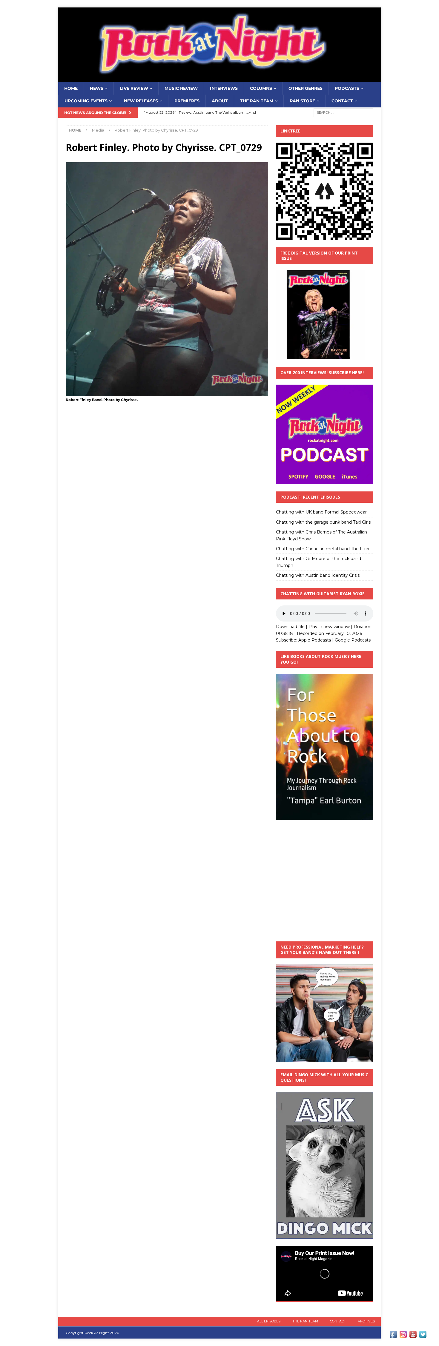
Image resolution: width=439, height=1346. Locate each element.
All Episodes (268, 1321)
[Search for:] (343, 112)
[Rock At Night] (219, 78)
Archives (366, 1321)
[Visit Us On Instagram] (403, 1336)
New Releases (141, 101)
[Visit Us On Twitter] (423, 1336)
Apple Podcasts (314, 640)
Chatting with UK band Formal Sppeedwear (321, 512)
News (96, 88)
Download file (290, 626)
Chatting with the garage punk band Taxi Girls (323, 522)
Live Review (134, 88)
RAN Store (302, 101)
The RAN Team (256, 101)
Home (71, 88)
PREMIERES (186, 101)
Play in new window (329, 626)
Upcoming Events (86, 101)
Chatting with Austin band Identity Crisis (318, 575)
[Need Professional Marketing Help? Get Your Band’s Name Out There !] (324, 1058)
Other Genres (305, 88)
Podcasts (347, 88)
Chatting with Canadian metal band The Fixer (323, 548)
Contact (342, 101)
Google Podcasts (353, 640)
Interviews (224, 88)
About (220, 101)
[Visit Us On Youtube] (413, 1336)
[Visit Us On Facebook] (393, 1336)
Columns (261, 88)
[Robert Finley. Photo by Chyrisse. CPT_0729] (167, 392)
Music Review (181, 88)
